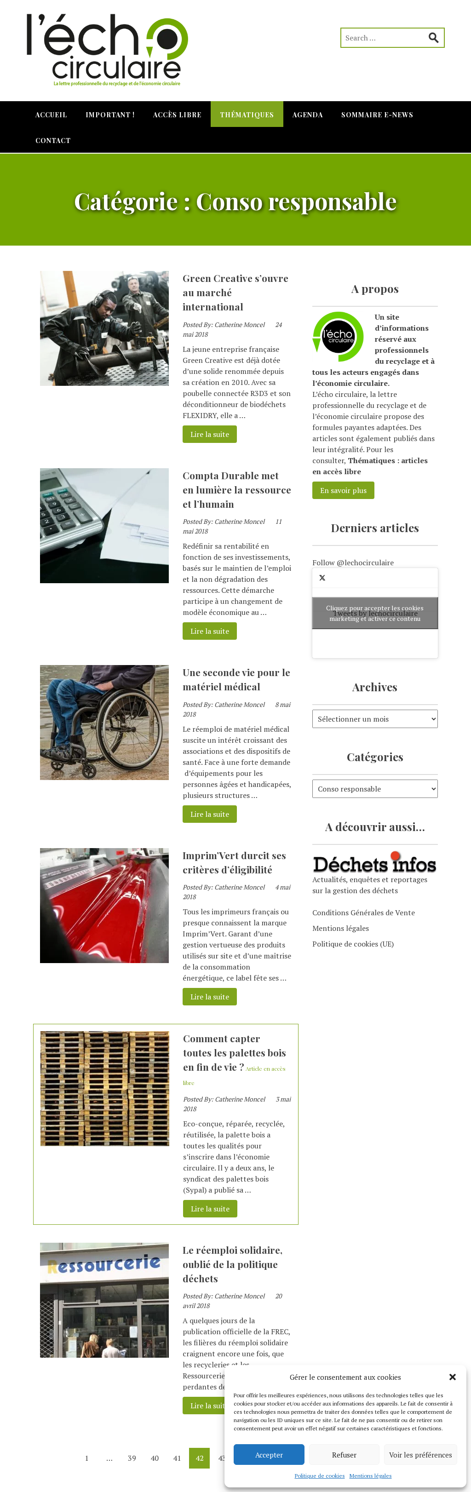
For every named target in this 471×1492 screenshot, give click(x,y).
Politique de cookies (320, 1475)
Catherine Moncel (239, 324)
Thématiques (247, 114)
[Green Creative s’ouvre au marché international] (104, 383)
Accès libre (177, 114)
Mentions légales (371, 1475)
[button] (452, 1377)
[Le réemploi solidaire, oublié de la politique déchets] (104, 1355)
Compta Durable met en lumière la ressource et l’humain (237, 489)
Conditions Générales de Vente (363, 912)
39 (132, 1458)
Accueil (51, 114)
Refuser (344, 1454)
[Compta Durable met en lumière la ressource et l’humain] (104, 580)
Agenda (308, 114)
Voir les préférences (420, 1454)
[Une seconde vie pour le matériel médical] (104, 777)
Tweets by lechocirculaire (375, 613)
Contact (53, 140)
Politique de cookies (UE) (353, 944)
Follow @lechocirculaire (353, 562)
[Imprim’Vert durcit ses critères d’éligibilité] (104, 960)
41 (177, 1458)
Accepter (269, 1454)
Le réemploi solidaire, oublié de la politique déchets (232, 1264)
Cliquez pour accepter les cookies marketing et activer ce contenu (375, 613)
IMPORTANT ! (110, 114)
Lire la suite (206, 434)
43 (222, 1458)
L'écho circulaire (113, 46)
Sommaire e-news (377, 114)
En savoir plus (343, 490)
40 (154, 1458)
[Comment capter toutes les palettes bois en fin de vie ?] (104, 1143)
